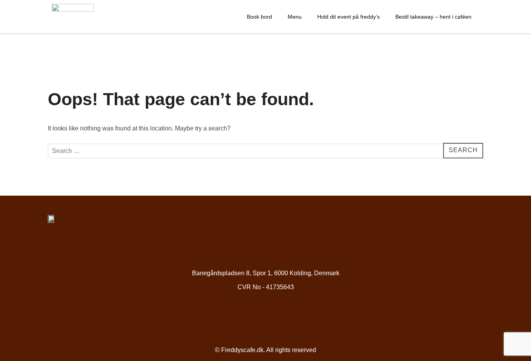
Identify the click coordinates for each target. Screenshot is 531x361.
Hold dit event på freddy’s (348, 17)
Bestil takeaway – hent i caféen (433, 17)
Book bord (259, 17)
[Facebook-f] (252, 317)
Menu (295, 17)
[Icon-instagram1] (279, 317)
